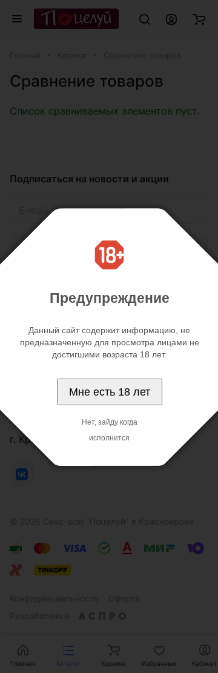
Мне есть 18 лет (109, 392)
